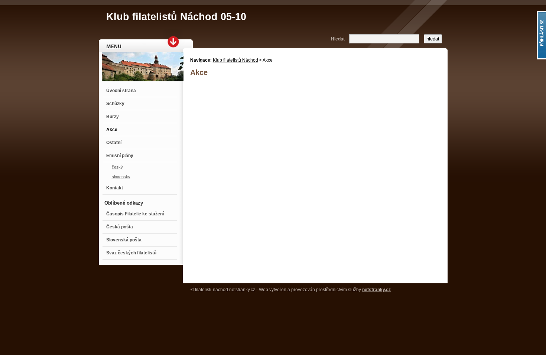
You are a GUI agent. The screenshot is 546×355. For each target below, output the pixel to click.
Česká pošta (119, 226)
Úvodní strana (121, 90)
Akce (111, 129)
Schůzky (115, 103)
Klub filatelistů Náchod (235, 60)
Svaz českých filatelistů (131, 252)
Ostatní (113, 142)
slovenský (121, 177)
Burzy (112, 116)
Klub (176, 16)
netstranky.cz (376, 289)
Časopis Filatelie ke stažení (135, 213)
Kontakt (114, 187)
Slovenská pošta (124, 239)
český (117, 167)
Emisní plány (119, 155)
